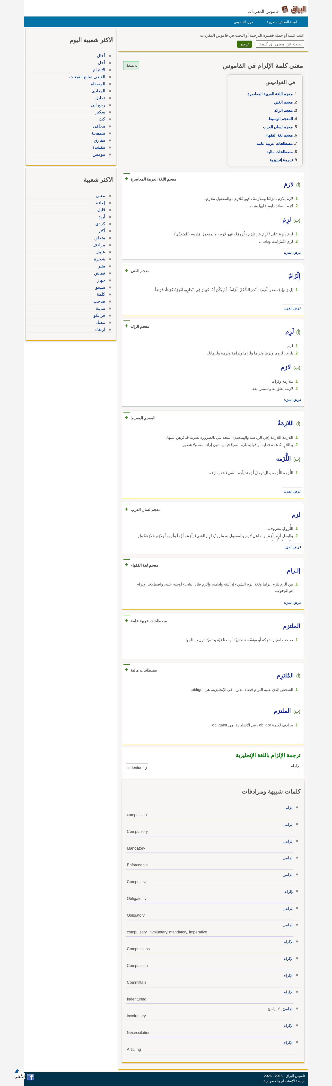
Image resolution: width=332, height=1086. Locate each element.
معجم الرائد (283, 110)
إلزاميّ (288, 1009)
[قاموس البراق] (294, 9)
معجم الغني (283, 102)
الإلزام (288, 942)
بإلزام (288, 891)
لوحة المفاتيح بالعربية (282, 22)
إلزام (289, 808)
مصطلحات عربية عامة (275, 143)
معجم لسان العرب (278, 127)
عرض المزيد (292, 252)
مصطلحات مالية (280, 152)
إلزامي (288, 824)
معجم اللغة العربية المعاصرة (270, 94)
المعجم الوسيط (280, 119)
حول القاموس (243, 22)
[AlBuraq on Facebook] (30, 1079)
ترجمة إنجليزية (281, 160)
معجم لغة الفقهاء (279, 135)
